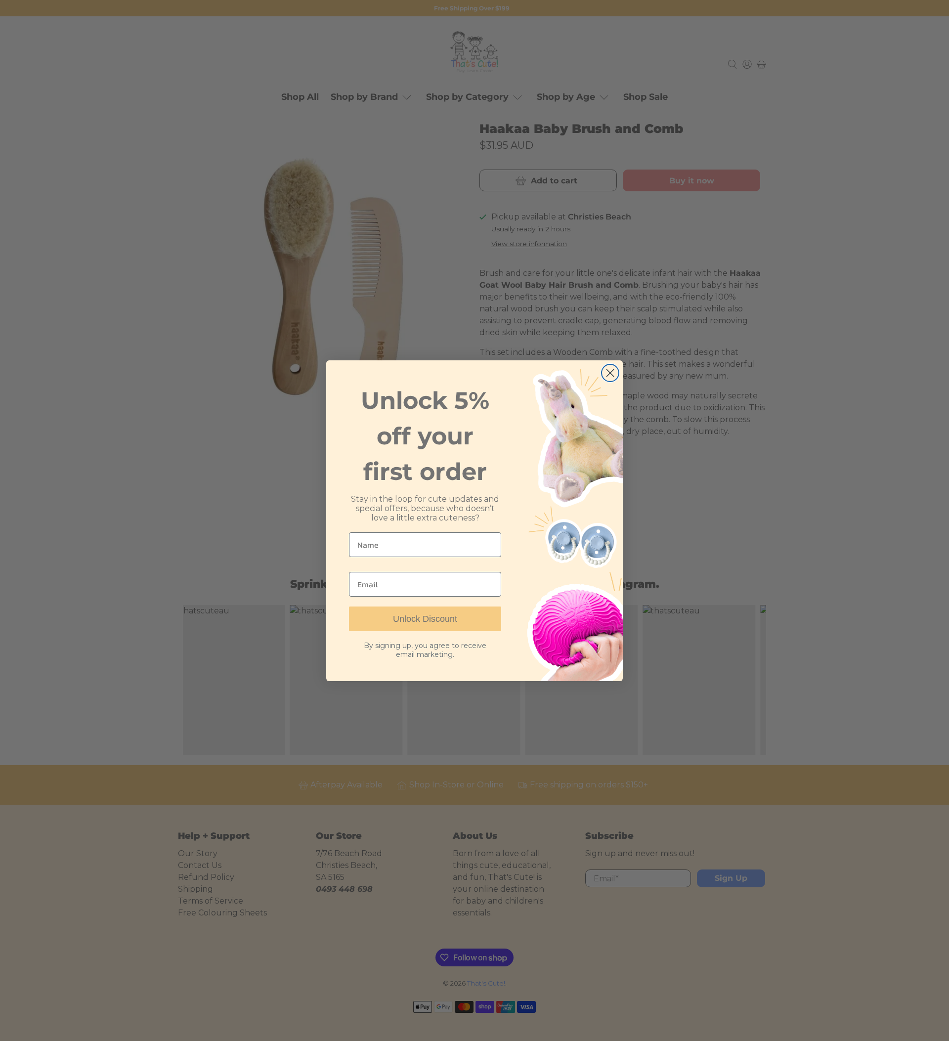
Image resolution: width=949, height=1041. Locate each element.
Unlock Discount (425, 619)
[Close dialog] (610, 373)
